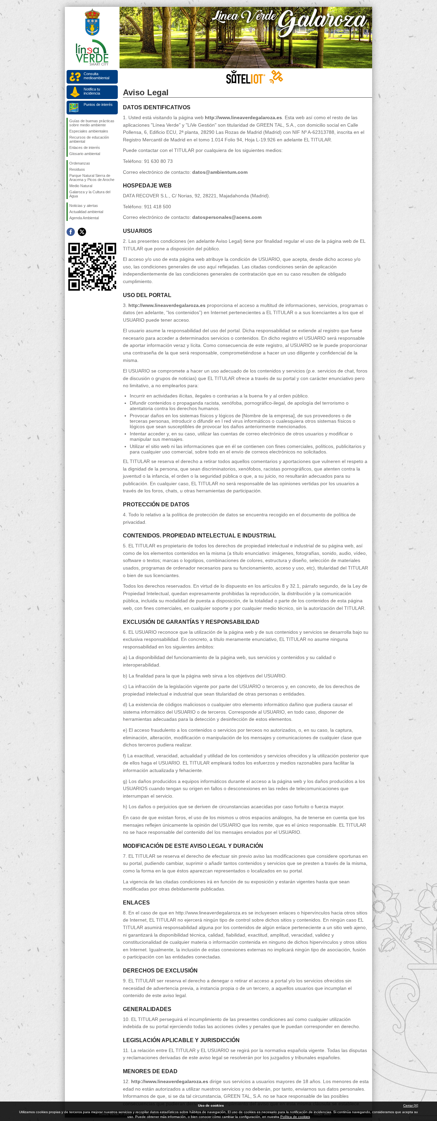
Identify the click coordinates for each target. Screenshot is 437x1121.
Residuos (77, 169)
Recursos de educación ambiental (89, 139)
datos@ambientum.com (220, 172)
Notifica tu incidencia (92, 91)
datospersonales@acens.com (227, 217)
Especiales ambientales (88, 131)
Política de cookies (295, 1117)
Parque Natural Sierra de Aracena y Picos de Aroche (91, 177)
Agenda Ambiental (84, 218)
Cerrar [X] (410, 1105)
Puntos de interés (98, 104)
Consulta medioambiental (96, 76)
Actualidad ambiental (86, 212)
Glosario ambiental (84, 154)
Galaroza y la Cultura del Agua (89, 194)
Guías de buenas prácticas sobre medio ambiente (91, 123)
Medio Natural (80, 186)
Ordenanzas (79, 163)
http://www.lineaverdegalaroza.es (243, 117)
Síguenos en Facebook (71, 232)
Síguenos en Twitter (82, 232)
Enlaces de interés (84, 147)
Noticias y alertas (83, 206)
